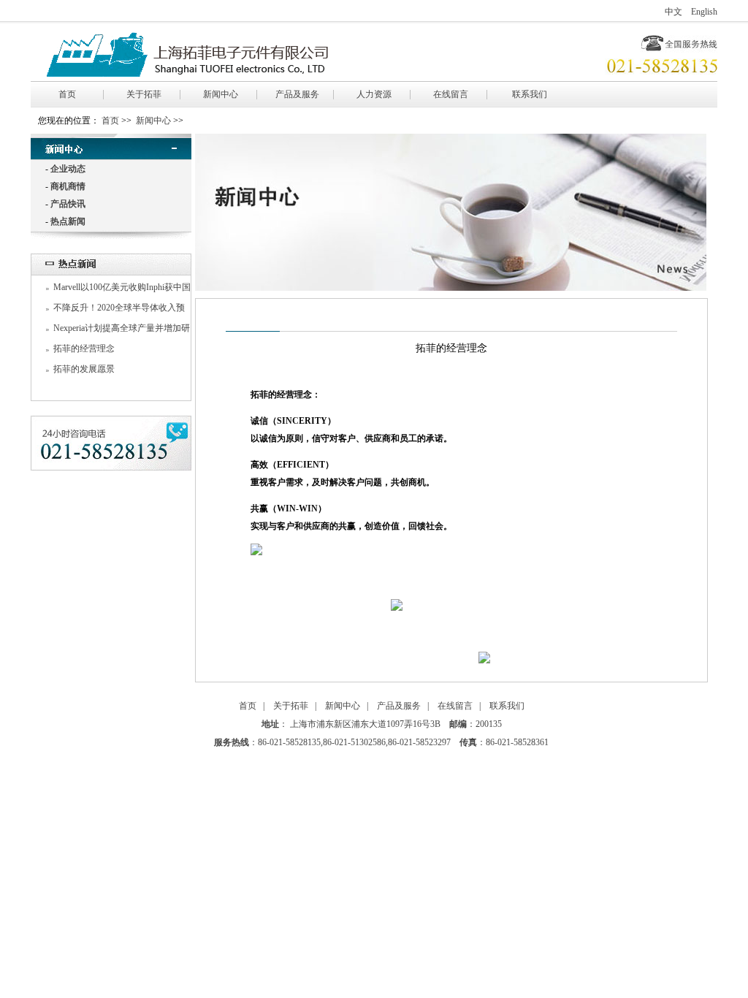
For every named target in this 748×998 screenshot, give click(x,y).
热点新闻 (67, 221)
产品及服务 (297, 94)
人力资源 (374, 94)
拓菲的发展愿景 (84, 369)
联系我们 (529, 94)
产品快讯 (67, 204)
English (704, 12)
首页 (67, 94)
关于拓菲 (143, 94)
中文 (673, 12)
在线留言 (450, 94)
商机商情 (67, 186)
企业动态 (67, 169)
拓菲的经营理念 (84, 348)
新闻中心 (220, 94)
